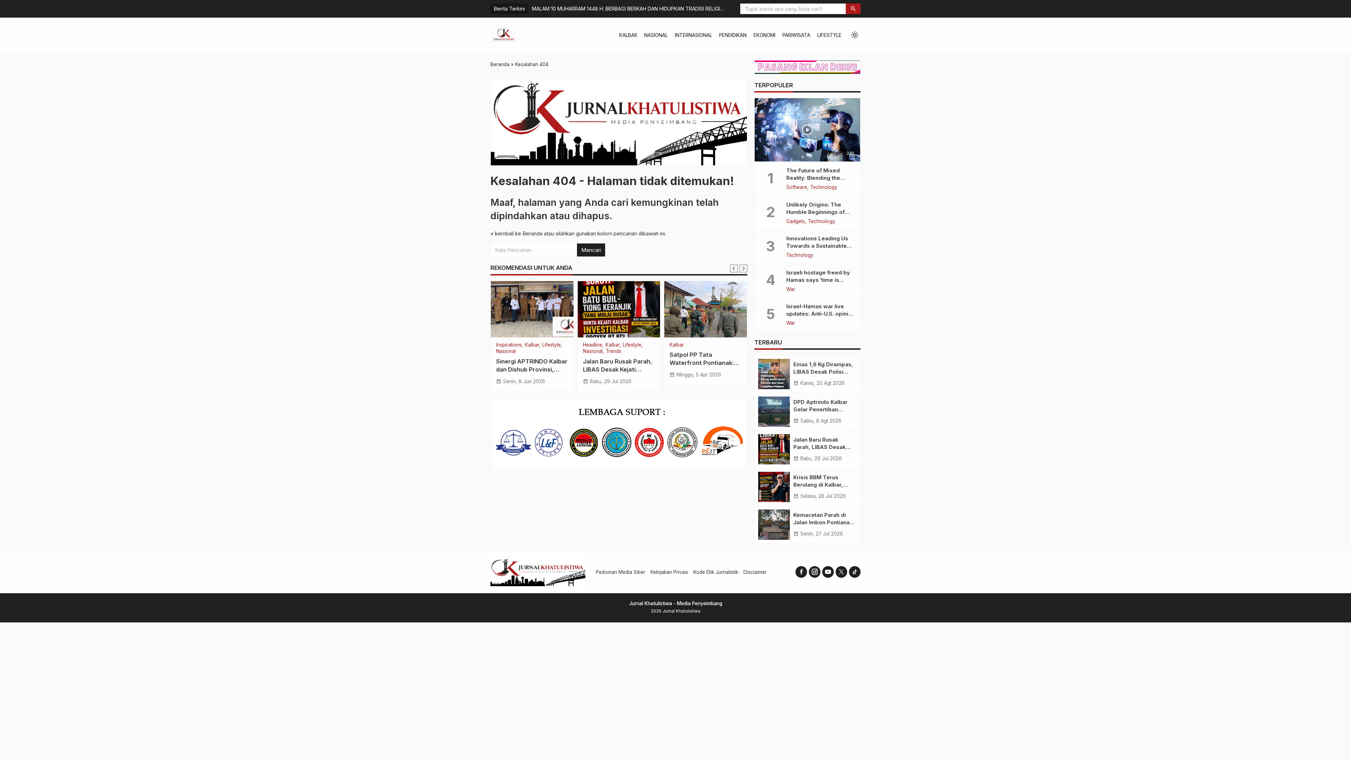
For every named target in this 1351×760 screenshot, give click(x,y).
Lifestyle (829, 35)
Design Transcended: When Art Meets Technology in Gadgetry (606, 9)
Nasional (656, 35)
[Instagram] (814, 572)
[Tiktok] (855, 572)
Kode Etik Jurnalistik (715, 572)
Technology (823, 187)
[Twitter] (841, 572)
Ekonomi (764, 35)
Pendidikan (733, 35)
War (790, 289)
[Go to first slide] (743, 268)
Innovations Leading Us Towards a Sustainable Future (817, 245)
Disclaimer (755, 572)
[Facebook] (801, 572)
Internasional (693, 35)
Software (796, 187)
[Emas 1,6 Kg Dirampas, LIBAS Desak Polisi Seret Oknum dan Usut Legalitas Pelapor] (774, 374)
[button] (853, 9)
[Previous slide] (734, 268)
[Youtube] (828, 572)
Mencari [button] (591, 250)
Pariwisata (796, 35)
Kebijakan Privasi (669, 572)
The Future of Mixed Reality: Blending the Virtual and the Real (813, 178)
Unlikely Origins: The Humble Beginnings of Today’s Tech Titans (815, 212)
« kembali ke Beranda (516, 233)
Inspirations (684, 345)
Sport (503, 345)
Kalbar (628, 35)
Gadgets (795, 221)
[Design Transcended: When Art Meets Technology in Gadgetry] (707, 309)
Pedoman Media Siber (620, 572)
